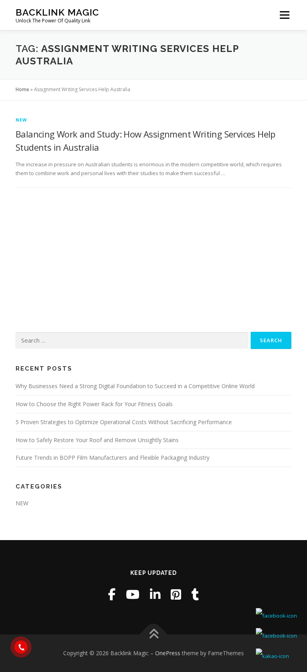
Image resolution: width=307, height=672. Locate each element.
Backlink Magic (57, 12)
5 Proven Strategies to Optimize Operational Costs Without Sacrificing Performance (124, 422)
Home (22, 89)
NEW (22, 120)
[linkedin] (155, 594)
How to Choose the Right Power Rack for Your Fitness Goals (94, 404)
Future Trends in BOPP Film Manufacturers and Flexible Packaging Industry (112, 457)
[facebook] (112, 594)
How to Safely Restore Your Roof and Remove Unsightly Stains (97, 440)
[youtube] (133, 594)
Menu (284, 14)
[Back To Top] (154, 634)
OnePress (167, 653)
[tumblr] (195, 594)
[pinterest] (176, 594)
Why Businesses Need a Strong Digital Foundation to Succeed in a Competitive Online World (135, 386)
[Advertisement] (153, 260)
